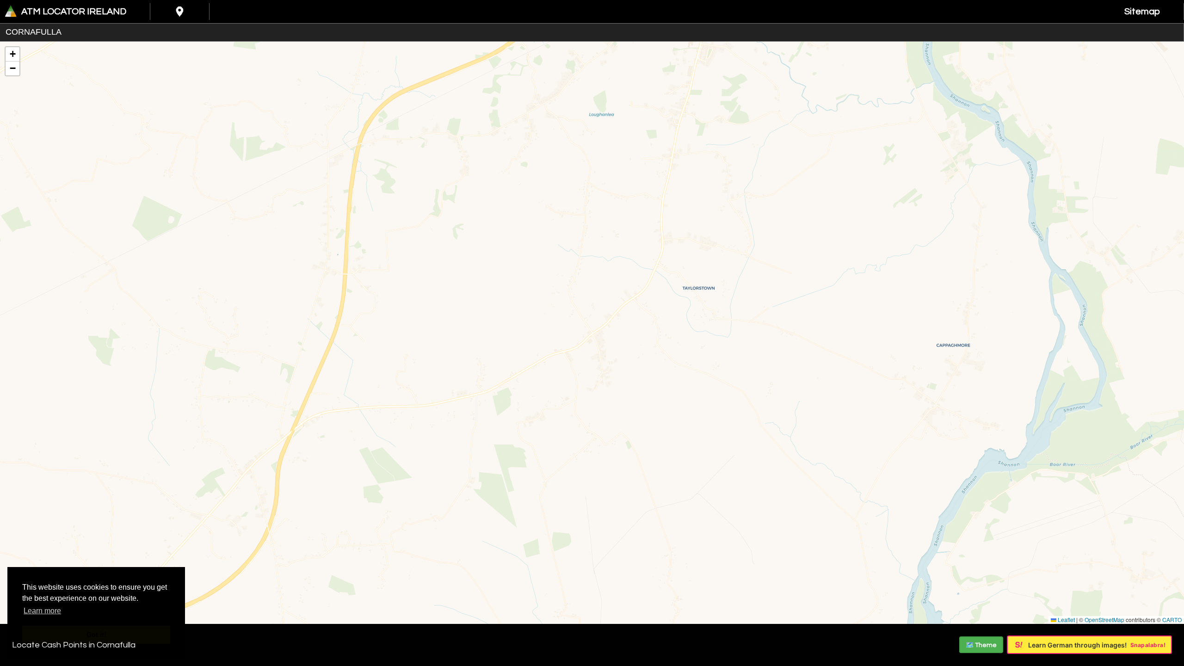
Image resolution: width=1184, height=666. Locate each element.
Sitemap (1142, 11)
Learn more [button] (42, 611)
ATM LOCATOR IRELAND (73, 11)
